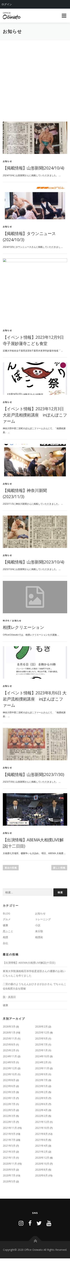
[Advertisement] (35, 77)
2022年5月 (9, 1110)
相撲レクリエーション (23, 627)
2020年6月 (41, 1175)
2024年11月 (10, 1056)
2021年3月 (9, 1151)
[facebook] (30, 1223)
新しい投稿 (59, 867)
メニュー (64, 15)
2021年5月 (9, 1145)
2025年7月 (41, 1044)
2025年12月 (42, 1032)
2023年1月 (9, 1098)
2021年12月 (42, 1122)
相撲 (5, 937)
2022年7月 (9, 1104)
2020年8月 (41, 1169)
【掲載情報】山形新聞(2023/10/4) (33, 562)
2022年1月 (9, 1122)
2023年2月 (41, 1092)
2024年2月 (41, 1062)
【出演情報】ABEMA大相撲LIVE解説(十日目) (29, 962)
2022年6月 (41, 1104)
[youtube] (48, 1223)
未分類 (39, 931)
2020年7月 (9, 1175)
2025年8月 (9, 1044)
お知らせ (7, 161)
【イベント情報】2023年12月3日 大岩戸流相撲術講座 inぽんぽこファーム (35, 415)
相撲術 (39, 937)
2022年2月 (41, 1116)
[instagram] (21, 1223)
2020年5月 (9, 1181)
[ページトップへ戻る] (35, 1241)
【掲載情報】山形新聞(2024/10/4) (33, 168)
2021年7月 (9, 1140)
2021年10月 (42, 1128)
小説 (37, 925)
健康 (5, 925)
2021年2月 (41, 1151)
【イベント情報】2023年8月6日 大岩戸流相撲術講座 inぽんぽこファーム (34, 699)
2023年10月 (10, 1074)
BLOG (6, 620)
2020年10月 (42, 1163)
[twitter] (39, 1223)
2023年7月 (41, 1080)
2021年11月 (10, 1128)
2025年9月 (41, 1038)
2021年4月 (41, 1145)
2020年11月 (10, 1163)
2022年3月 (9, 1116)
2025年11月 (10, 1038)
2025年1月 (41, 1050)
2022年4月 (41, 1110)
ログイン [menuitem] (6, 4)
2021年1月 (9, 1157)
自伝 (5, 943)
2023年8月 (9, 1080)
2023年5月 (41, 1086)
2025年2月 (9, 1050)
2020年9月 (9, 1169)
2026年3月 (9, 1026)
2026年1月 (9, 1032)
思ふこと (8, 931)
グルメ (7, 919)
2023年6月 (9, 1086)
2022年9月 (41, 1098)
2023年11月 (42, 1068)
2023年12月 (10, 1068)
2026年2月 (41, 1026)
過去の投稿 (11, 867)
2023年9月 (41, 1074)
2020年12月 (42, 1157)
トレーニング (43, 919)
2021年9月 (9, 1134)
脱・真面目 (9, 997)
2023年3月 (9, 1092)
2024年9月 (9, 1062)
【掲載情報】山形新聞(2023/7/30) (33, 774)
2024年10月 (42, 1056)
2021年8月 (41, 1134)
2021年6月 (41, 1140)
